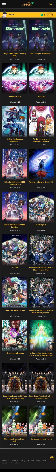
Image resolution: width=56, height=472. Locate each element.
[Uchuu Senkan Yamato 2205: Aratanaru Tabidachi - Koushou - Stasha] (41, 335)
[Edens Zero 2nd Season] (14, 335)
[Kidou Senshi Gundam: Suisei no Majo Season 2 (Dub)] (41, 249)
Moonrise (41, 96)
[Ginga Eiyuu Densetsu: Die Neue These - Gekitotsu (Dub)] (14, 378)
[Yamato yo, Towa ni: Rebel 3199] (41, 164)
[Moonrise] (41, 78)
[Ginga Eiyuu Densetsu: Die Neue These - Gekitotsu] (41, 378)
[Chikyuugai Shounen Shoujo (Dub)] (14, 421)
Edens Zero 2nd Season (15, 353)
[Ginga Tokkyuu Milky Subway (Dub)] (14, 35)
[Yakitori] (14, 249)
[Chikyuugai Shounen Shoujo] (41, 421)
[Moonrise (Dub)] (14, 78)
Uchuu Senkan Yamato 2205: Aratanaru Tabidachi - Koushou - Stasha (41, 355)
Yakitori (15, 268)
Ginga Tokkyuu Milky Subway (41, 53)
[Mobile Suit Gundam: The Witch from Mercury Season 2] (41, 292)
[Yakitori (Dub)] (41, 207)
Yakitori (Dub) (41, 225)
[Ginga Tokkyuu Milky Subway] (41, 35)
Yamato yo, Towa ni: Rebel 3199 (41, 182)
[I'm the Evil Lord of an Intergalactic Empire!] (41, 121)
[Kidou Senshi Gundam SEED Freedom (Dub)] (14, 164)
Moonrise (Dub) (15, 96)
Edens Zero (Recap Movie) (15, 310)
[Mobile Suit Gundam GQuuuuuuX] (14, 121)
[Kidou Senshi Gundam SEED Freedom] (14, 207)
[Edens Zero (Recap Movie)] (14, 292)
